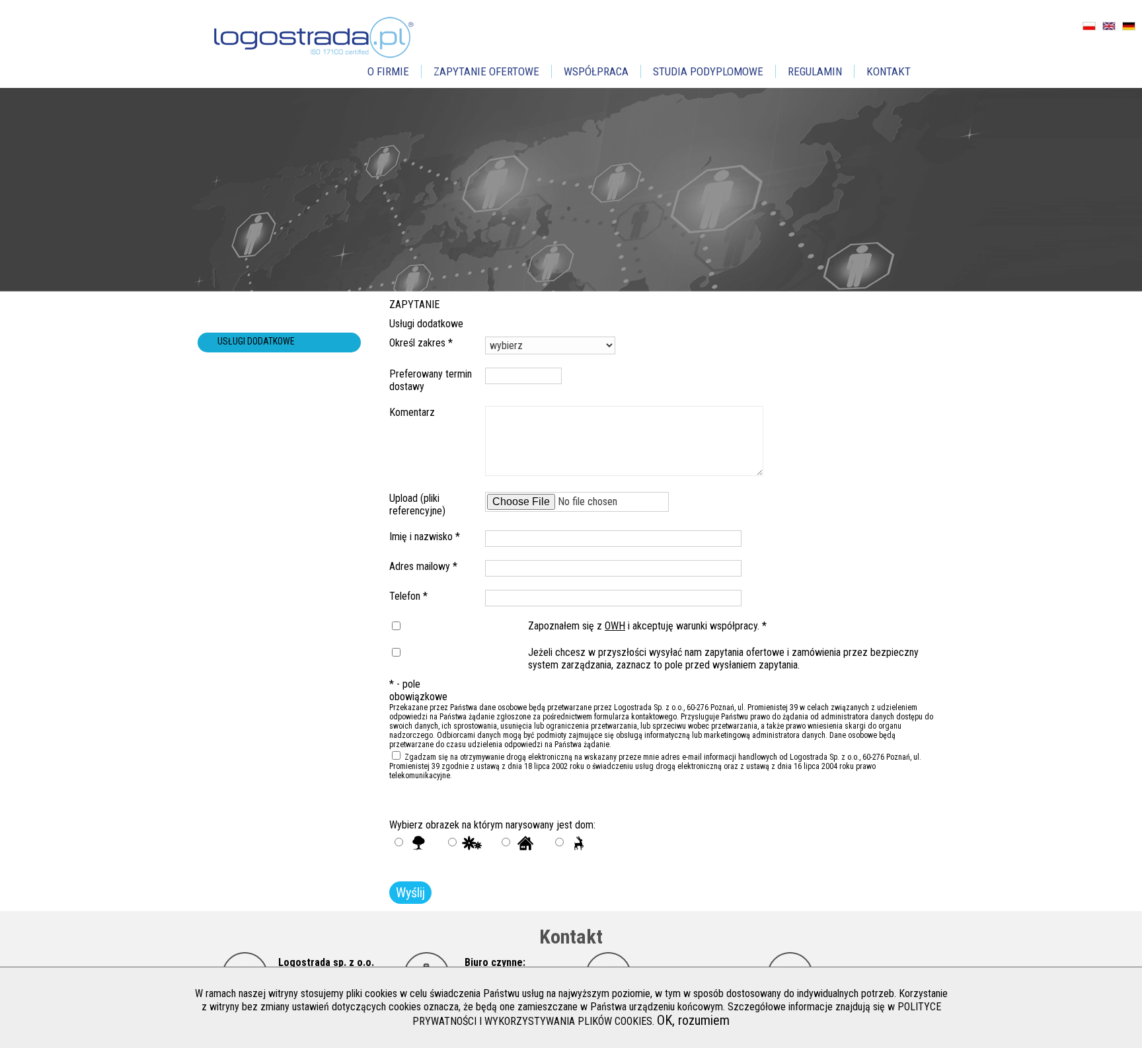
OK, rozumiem (693, 1020)
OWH (615, 626)
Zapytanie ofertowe (486, 71)
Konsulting (240, 361)
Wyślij (410, 893)
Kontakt (888, 71)
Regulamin (815, 71)
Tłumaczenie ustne (258, 321)
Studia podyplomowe (708, 71)
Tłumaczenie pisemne (262, 301)
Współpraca (596, 71)
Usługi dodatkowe (256, 341)
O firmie (388, 71)
